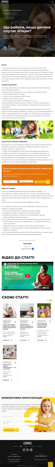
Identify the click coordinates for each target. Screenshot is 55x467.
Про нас (32, 446)
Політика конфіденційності (14, 456)
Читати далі (6, 340)
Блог (21, 446)
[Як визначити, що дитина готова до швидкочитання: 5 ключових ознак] (44, 310)
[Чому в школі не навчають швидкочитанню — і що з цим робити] (10, 352)
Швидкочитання (27, 246)
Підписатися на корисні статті (41, 459)
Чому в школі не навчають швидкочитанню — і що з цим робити (9, 367)
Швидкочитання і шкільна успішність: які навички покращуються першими (26, 327)
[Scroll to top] (50, 464)
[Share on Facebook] (33, 249)
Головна (15, 446)
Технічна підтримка (14, 461)
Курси (26, 446)
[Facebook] (23, 449)
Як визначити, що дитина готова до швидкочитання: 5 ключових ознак (42, 325)
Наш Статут (14, 454)
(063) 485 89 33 (41, 456)
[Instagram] (31, 449)
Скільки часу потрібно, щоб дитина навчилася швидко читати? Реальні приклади (9, 327)
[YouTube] (27, 449)
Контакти (39, 446)
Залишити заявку (41, 181)
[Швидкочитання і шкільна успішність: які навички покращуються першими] (27, 310)
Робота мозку (6, 322)
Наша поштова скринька (14, 459)
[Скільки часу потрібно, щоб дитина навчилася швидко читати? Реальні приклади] (10, 310)
